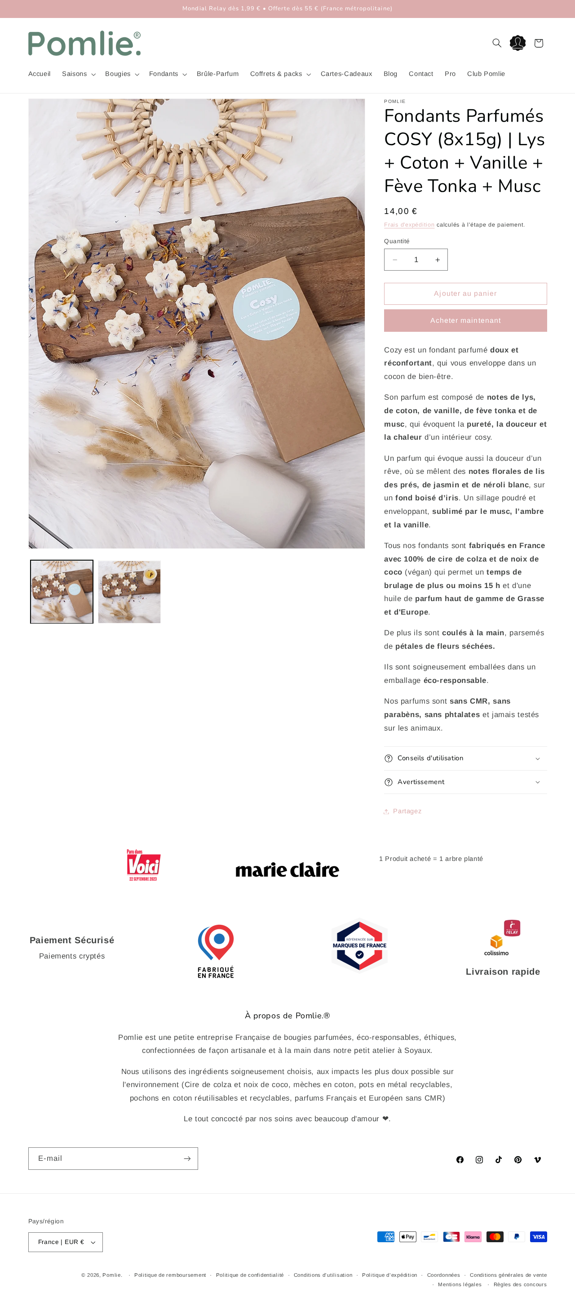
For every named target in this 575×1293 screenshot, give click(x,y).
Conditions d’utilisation (323, 1275)
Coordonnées (443, 1275)
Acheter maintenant (465, 320)
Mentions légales (460, 1284)
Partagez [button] (407, 811)
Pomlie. (112, 1275)
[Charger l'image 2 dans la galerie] (129, 592)
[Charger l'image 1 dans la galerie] (62, 592)
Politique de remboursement (170, 1275)
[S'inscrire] (187, 1158)
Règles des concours (520, 1284)
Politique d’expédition (389, 1275)
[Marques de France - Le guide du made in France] (360, 971)
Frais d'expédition (409, 225)
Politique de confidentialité (250, 1275)
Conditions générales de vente (508, 1275)
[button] (78, 74)
